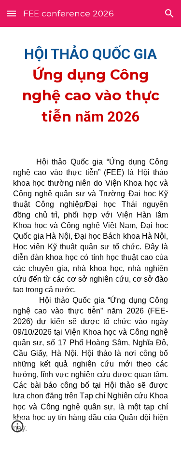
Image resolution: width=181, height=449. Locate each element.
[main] (90, 84)
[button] (11, 13)
